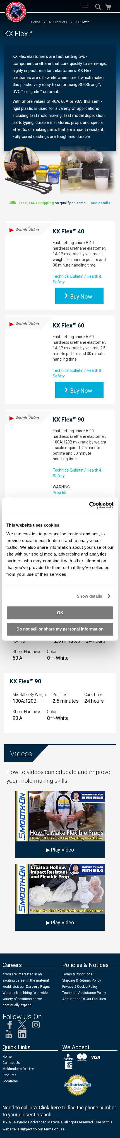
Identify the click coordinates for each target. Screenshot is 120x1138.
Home (36, 22)
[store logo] (16, 11)
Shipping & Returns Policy (81, 980)
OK (60, 612)
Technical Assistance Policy (84, 993)
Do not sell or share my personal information (60, 629)
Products (9, 1075)
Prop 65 (59, 492)
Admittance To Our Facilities (84, 999)
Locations (10, 1081)
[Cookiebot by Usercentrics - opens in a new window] (89, 505)
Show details (89, 596)
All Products (58, 22)
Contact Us (11, 1063)
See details (100, 203)
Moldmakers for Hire (18, 1069)
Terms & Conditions (77, 974)
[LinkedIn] (22, 1035)
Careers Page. (37, 986)
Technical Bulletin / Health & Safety (77, 279)
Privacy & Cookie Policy (80, 987)
